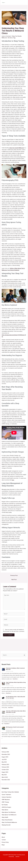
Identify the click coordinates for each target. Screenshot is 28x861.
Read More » (15, 679)
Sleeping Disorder (6, 825)
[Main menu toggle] (24, 2)
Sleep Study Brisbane (7, 820)
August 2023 (5, 772)
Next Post (14, 579)
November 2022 (6, 779)
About (3, 837)
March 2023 (5, 777)
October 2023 (5, 769)
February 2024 (5, 767)
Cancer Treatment (6, 794)
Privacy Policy (5, 842)
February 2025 (5, 764)
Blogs (3, 845)
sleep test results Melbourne (16, 148)
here (13, 480)
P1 (14, 856)
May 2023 (4, 774)
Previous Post (14, 575)
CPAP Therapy (5, 802)
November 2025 (6, 754)
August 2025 (5, 757)
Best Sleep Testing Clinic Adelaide (10, 792)
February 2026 (5, 752)
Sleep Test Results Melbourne (9, 822)
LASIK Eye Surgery (6, 807)
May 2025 (4, 762)
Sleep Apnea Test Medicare (9, 812)
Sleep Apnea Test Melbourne (9, 814)
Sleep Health (5, 817)
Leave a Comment (6, 36)
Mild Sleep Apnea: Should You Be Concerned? (15, 727)
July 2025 (4, 759)
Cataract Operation (6, 797)
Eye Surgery (5, 804)
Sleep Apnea (5, 809)
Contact (4, 839)
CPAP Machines (6, 799)
